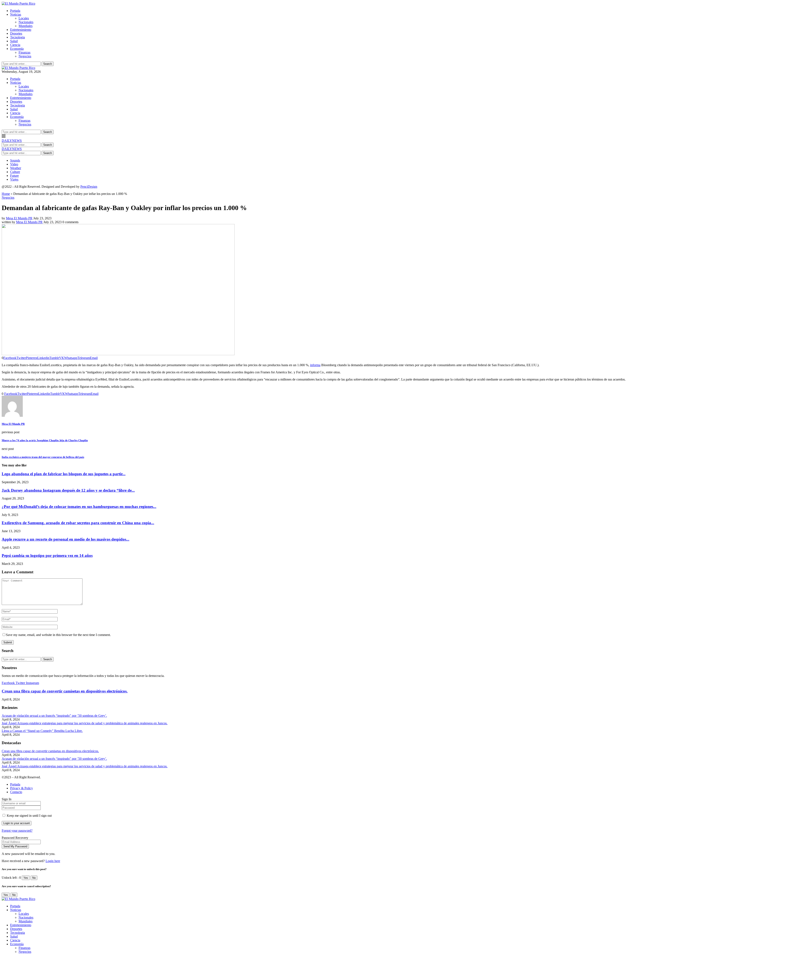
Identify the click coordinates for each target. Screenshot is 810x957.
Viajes (14, 179)
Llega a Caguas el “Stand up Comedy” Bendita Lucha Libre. (42, 731)
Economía (17, 48)
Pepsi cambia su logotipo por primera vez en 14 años (47, 555)
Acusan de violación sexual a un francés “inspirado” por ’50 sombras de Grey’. (54, 715)
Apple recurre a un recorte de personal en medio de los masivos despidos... (65, 539)
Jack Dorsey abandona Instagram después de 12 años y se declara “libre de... (68, 490)
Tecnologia (17, 37)
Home (6, 194)
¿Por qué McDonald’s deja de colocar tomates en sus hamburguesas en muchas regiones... (79, 506)
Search (47, 63)
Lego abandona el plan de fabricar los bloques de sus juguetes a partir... (64, 474)
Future (14, 175)
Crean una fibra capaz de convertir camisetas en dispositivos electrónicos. (65, 691)
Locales (24, 18)
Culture (15, 172)
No (34, 877)
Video (14, 164)
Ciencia (15, 45)
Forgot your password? (17, 830)
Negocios (25, 56)
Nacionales (26, 22)
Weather (15, 168)
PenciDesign (88, 186)
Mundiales (25, 26)
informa (315, 365)
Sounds (15, 160)
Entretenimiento (20, 29)
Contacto (16, 792)
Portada (15, 10)
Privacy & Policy (21, 788)
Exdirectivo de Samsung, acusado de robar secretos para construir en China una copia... (78, 523)
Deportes (16, 33)
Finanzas (24, 52)
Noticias (15, 14)
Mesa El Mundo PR (19, 218)
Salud (14, 41)
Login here (53, 861)
